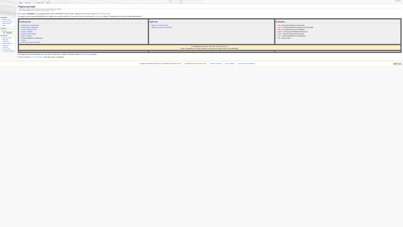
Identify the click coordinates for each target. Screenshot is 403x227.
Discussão (53, 9)
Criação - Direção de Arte (29, 29)
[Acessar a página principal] (8, 8)
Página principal (7, 19)
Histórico (48, 2)
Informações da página (8, 51)
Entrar (399, 0)
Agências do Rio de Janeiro (160, 25)
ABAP (280, 27)
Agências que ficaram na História (162, 27)
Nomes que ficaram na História (30, 42)
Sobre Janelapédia (229, 63)
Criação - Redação (27, 31)
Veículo (23, 40)
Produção (24, 38)
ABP (279, 29)
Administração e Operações (29, 27)
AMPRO (280, 31)
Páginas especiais (7, 43)
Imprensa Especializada (28, 34)
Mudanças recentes (8, 21)
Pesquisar (3, 28)
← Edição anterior (25, 10)
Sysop (83, 54)
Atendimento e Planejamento (30, 25)
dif (19, 10)
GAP (279, 36)
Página (21, 2)
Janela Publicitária (103, 14)
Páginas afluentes (7, 37)
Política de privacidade (216, 63)
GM (279, 38)
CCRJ (279, 34)
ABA (279, 25)
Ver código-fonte (39, 2)
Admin (48, 9)
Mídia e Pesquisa (26, 36)
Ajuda (4, 25)
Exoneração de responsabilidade (246, 63)
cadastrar (97, 16)
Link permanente (7, 49)
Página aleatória (7, 23)
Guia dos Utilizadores (36, 57)
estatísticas (223, 46)
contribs (59, 9)
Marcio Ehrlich (86, 14)
